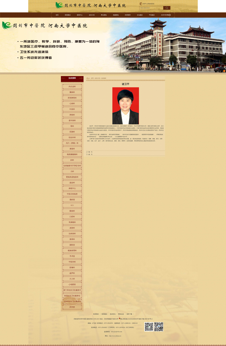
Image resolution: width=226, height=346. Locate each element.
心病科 (72, 103)
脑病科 (72, 92)
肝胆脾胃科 (72, 98)
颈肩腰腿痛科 (72, 154)
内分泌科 (72, 86)
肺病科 (72, 115)
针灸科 (72, 109)
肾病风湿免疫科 (72, 177)
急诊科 (72, 183)
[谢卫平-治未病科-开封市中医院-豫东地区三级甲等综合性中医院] (91, 8)
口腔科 (72, 217)
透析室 (72, 200)
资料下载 (129, 314)
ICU (72, 205)
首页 (57, 15)
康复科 (72, 149)
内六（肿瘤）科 (72, 143)
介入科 (72, 279)
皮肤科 (72, 228)
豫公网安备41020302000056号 (129, 319)
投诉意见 (113, 314)
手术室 (72, 256)
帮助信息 (121, 314)
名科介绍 (92, 15)
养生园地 (104, 15)
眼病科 (72, 211)
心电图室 (72, 284)
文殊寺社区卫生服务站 (72, 301)
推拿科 (72, 239)
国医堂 (72, 245)
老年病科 (72, 120)
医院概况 (68, 15)
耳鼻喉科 (72, 222)
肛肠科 (72, 132)
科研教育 (128, 15)
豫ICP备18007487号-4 (145, 319)
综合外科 (72, 137)
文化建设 (140, 15)
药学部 (72, 307)
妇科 (72, 160)
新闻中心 (80, 15)
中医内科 (72, 262)
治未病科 (103, 78)
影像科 (72, 267)
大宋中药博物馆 (166, 15)
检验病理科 (72, 250)
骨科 (72, 126)
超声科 (72, 273)
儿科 (72, 171)
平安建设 (152, 15)
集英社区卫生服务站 (72, 296)
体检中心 (72, 188)
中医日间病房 (72, 194)
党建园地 (116, 15)
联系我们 (96, 314)
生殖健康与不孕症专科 (72, 166)
